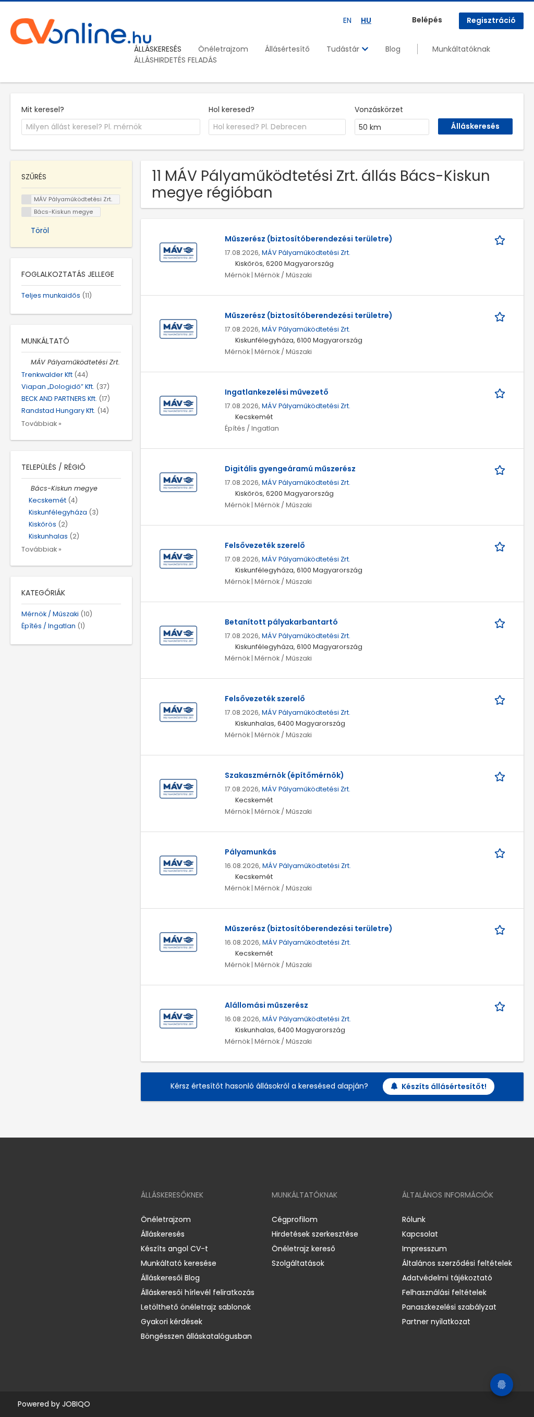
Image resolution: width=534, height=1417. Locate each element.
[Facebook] (18, 1220)
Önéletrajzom (223, 49)
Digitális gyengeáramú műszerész (290, 468)
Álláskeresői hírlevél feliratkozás (197, 1292)
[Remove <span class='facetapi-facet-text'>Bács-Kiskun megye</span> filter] (26, 211)
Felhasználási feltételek (444, 1292)
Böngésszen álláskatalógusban (196, 1336)
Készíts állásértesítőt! (444, 1086)
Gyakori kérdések (171, 1321)
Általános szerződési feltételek (457, 1263)
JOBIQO (76, 1404)
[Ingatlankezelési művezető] (178, 405)
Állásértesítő (287, 49)
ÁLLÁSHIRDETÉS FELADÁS (175, 60)
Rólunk (414, 1219)
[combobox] (110, 127)
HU (366, 20)
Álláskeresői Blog (170, 1278)
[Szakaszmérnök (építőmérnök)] (178, 788)
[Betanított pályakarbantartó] (178, 635)
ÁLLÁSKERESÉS (157, 49)
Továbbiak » (41, 423)
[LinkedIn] (52, 1220)
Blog (392, 49)
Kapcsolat (420, 1234)
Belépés (427, 20)
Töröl (40, 230)
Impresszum (424, 1248)
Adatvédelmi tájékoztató (447, 1278)
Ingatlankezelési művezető (277, 392)
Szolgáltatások (298, 1263)
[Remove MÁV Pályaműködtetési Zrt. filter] (26, 362)
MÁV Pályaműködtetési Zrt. (306, 252)
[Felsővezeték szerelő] (178, 558)
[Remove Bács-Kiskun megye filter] (26, 488)
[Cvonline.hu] (80, 31)
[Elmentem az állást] (501, 239)
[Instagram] (35, 1220)
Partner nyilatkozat (436, 1321)
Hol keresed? (231, 109)
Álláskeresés (163, 1234)
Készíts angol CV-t (174, 1248)
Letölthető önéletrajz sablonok (196, 1307)
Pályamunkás (250, 852)
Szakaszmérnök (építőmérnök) (284, 775)
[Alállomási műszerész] (178, 1018)
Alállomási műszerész (266, 1005)
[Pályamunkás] (178, 865)
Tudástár (343, 49)
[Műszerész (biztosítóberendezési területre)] (178, 252)
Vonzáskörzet (379, 109)
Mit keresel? (42, 109)
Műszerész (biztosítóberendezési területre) (309, 239)
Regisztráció (491, 20)
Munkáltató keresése (178, 1263)
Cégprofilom (295, 1219)
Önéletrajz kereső (303, 1248)
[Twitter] (68, 1220)
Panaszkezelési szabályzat (449, 1307)
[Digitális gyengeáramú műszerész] (178, 482)
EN (347, 20)
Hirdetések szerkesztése (315, 1234)
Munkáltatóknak (461, 49)
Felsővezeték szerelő (265, 545)
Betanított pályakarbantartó (281, 622)
